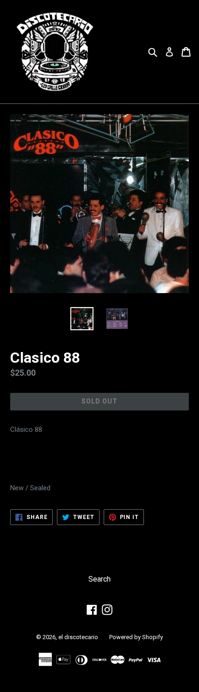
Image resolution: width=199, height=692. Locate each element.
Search (99, 579)
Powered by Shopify (136, 637)
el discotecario (78, 637)
